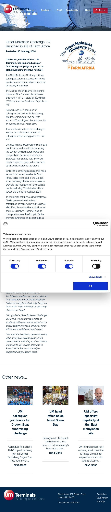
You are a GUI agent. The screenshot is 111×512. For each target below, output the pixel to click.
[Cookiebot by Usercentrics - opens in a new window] (95, 224)
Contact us (100, 10)
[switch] (42, 266)
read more (20, 465)
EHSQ (59, 10)
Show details (95, 277)
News (87, 10)
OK (90, 286)
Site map (101, 502)
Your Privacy (102, 498)
